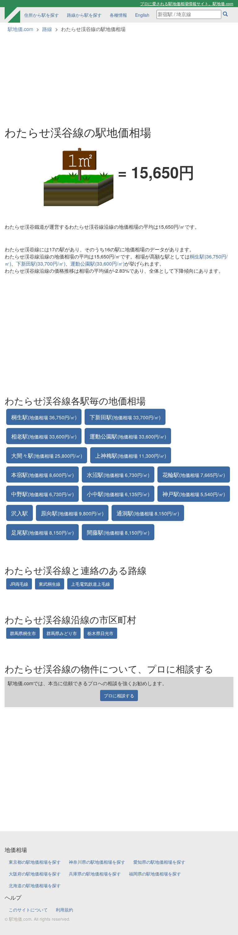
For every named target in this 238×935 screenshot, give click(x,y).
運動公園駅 (128, 436)
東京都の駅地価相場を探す (35, 862)
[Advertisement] (119, 76)
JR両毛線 (19, 584)
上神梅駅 (130, 455)
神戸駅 (193, 494)
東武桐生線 (49, 584)
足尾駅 (42, 532)
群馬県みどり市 (61, 633)
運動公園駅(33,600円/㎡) (97, 263)
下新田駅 (125, 417)
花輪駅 (193, 474)
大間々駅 (46, 455)
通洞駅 (148, 513)
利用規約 (64, 909)
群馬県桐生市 (23, 633)
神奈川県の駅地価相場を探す (97, 862)
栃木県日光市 (100, 633)
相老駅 (44, 436)
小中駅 (118, 494)
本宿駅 (42, 474)
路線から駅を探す (84, 15)
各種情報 (118, 15)
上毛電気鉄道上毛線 (90, 584)
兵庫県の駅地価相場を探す (95, 874)
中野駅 (42, 494)
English (142, 15)
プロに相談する (119, 695)
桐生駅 (44, 417)
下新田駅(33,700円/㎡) (40, 263)
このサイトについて (28, 909)
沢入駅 (19, 513)
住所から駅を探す (41, 15)
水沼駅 (118, 474)
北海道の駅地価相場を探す (35, 885)
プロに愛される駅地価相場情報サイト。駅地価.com (186, 4)
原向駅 (72, 513)
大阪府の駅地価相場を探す (35, 874)
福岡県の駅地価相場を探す (155, 874)
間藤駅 (118, 532)
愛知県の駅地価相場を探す (159, 862)
